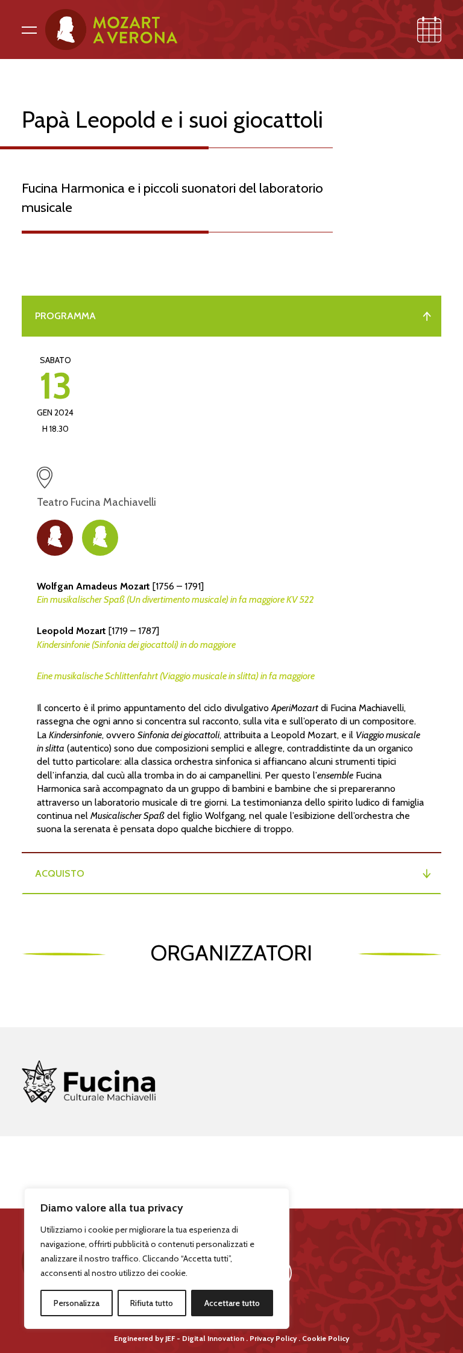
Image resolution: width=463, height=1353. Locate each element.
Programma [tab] (65, 316)
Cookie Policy (325, 1338)
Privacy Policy (273, 1338)
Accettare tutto (232, 1303)
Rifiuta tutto (151, 1303)
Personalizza (76, 1303)
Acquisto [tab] (59, 873)
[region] (156, 1258)
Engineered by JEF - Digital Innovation (179, 1338)
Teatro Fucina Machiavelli (203, 488)
